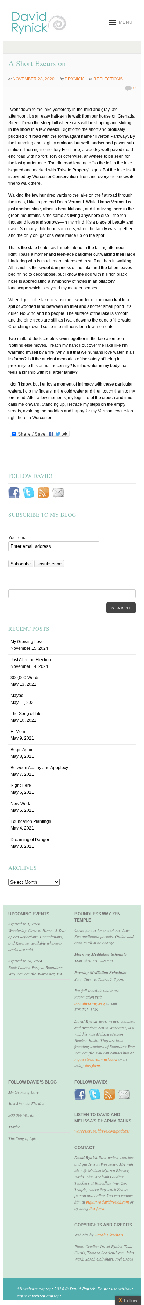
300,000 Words (24, 677)
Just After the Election (30, 659)
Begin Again (22, 749)
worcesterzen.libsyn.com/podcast (101, 1131)
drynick (74, 79)
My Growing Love (27, 641)
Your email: (19, 537)
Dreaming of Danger (29, 839)
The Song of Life (26, 713)
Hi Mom (17, 731)
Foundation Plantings (30, 821)
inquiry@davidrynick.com (95, 1059)
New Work (20, 803)
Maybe (16, 695)
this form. (97, 1208)
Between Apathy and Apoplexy (39, 767)
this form (92, 1065)
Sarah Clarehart (109, 1234)
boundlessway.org (89, 1003)
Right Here (20, 785)
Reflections (108, 79)
